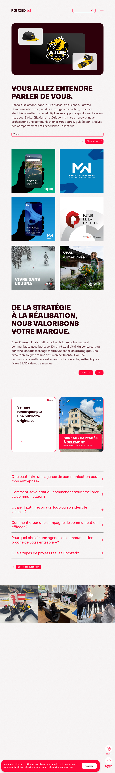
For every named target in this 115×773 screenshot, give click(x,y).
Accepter (89, 766)
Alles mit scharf (94, 141)
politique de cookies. (63, 767)
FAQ (99, 372)
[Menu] (102, 10)
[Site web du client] (52, 189)
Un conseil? (86, 372)
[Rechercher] (92, 10)
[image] (19, 604)
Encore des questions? (28, 567)
